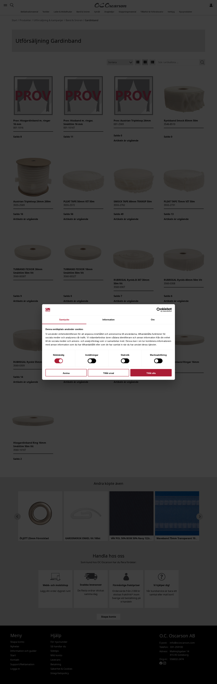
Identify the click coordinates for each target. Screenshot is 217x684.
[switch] (92, 361)
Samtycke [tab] (64, 319)
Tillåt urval (108, 373)
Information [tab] (108, 319)
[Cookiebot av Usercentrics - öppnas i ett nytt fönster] (159, 310)
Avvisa (66, 373)
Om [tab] (153, 319)
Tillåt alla (151, 373)
